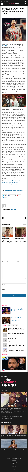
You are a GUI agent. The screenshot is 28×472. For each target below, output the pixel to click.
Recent (9, 325)
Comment (4, 265)
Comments (15, 325)
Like (10, 195)
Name (3, 280)
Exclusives (21, 190)
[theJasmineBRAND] (14, 3)
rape (12, 191)
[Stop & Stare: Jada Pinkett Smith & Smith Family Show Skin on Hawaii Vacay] (14, 443)
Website (4, 289)
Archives (14, 466)
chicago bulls (7, 190)
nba (9, 191)
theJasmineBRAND (17, 458)
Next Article (20, 218)
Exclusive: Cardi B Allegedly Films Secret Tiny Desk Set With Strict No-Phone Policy (18, 309)
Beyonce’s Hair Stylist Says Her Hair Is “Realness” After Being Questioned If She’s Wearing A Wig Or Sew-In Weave (13, 415)
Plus (15, 195)
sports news (23, 191)
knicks (3, 191)
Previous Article (8, 218)
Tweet (5, 195)
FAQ (14, 465)
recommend (15, 191)
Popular (4, 325)
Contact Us (14, 463)
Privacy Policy (14, 462)
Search (14, 468)
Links (14, 469)
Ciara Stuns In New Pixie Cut (6, 418)
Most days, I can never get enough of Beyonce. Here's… (16, 335)
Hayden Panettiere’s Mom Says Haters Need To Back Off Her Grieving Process (20, 240)
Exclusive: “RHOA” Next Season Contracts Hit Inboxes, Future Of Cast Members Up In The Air (18, 319)
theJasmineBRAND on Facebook (10, 182)
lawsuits (6, 191)
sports (19, 191)
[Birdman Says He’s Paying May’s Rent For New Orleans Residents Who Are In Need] (14, 399)
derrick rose (12, 190)
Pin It (19, 195)
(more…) (16, 329)
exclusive (17, 190)
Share (5, 197)
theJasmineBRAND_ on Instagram (10, 184)
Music (4, 357)
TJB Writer (6, 15)
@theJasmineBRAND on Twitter (14, 180)
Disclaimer (14, 460)
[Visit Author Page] (4, 206)
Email (3, 284)
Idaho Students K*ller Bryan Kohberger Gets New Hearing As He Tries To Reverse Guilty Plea (7, 240)
